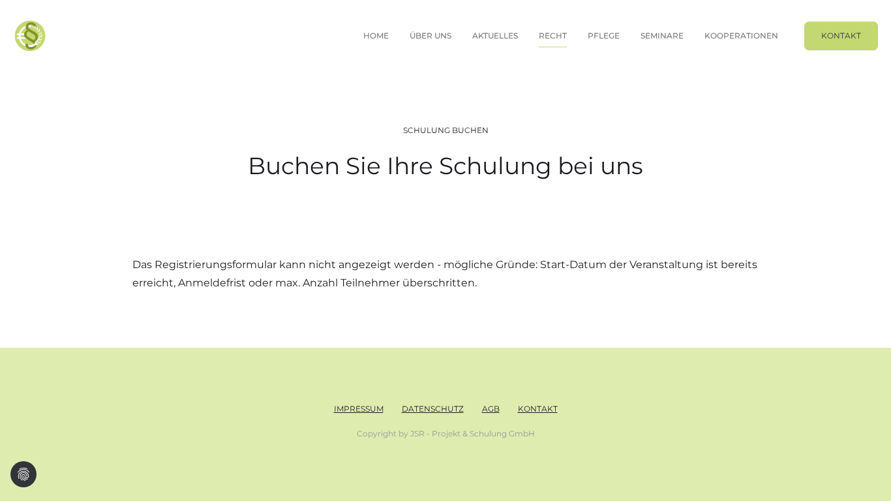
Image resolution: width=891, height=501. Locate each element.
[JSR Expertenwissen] (30, 36)
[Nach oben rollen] (862, 472)
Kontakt (841, 35)
